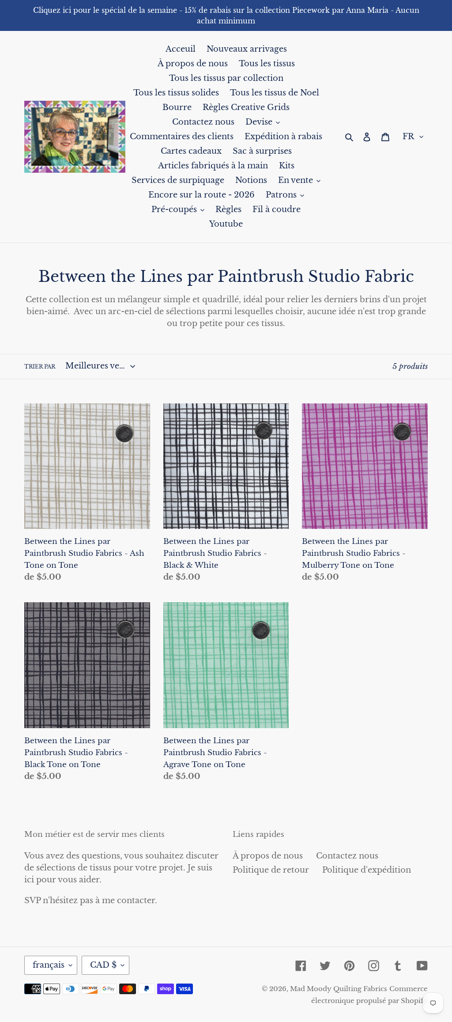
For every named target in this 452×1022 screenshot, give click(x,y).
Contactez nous (347, 856)
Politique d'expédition (366, 870)
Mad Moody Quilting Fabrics (338, 988)
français (48, 965)
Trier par (39, 366)
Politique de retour (271, 870)
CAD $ (103, 965)
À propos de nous (268, 856)
